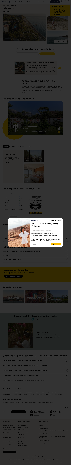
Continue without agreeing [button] (55, 220)
